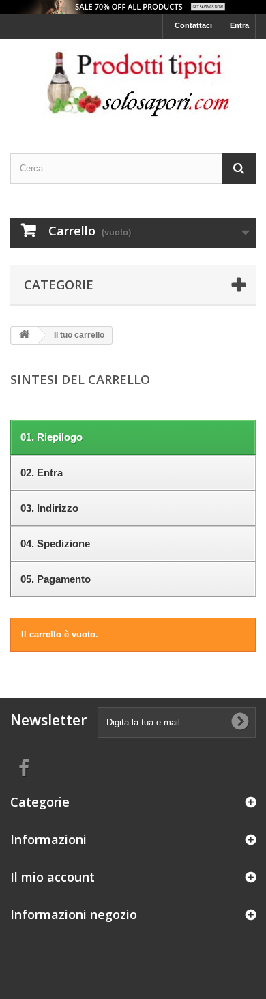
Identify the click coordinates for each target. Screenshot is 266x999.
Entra (239, 25)
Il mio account (52, 877)
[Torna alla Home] (25, 335)
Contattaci (193, 25)
